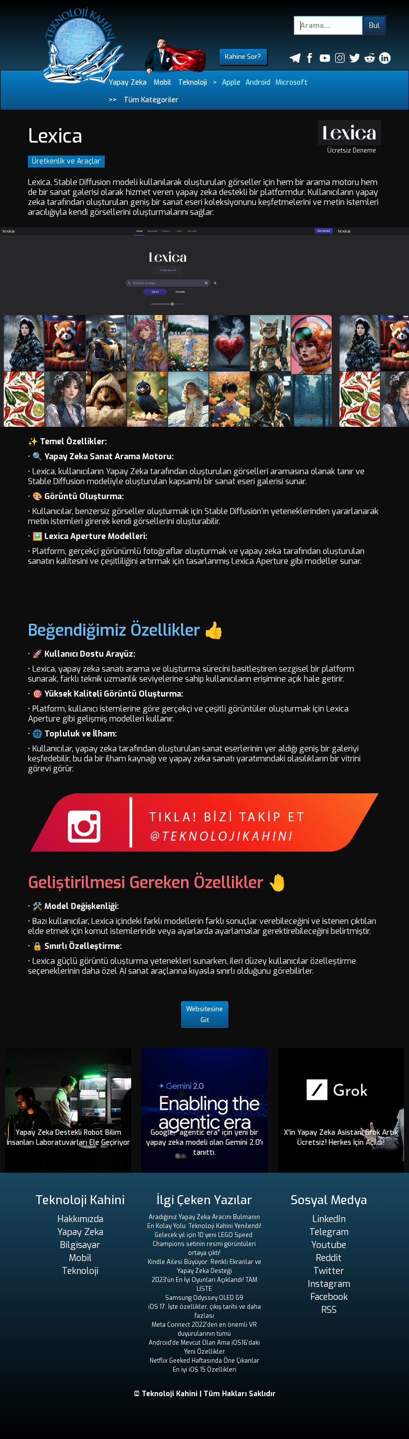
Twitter (328, 1271)
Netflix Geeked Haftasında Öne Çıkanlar (204, 1361)
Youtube (328, 1245)
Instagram (329, 1284)
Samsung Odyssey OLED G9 (204, 1298)
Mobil (162, 82)
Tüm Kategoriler (151, 100)
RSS (329, 1310)
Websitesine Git (204, 1014)
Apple (231, 82)
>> (113, 100)
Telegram (329, 1232)
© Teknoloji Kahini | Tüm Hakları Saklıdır (205, 1394)
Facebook (329, 1297)
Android (257, 82)
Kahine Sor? (243, 56)
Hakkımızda (80, 1219)
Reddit (329, 1258)
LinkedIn (329, 1219)
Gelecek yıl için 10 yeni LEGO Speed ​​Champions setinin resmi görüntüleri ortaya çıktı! (204, 1244)
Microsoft (291, 82)
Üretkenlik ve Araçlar (66, 161)
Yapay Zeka (128, 82)
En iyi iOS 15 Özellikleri (204, 1370)
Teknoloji (192, 82)
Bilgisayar (80, 1245)
